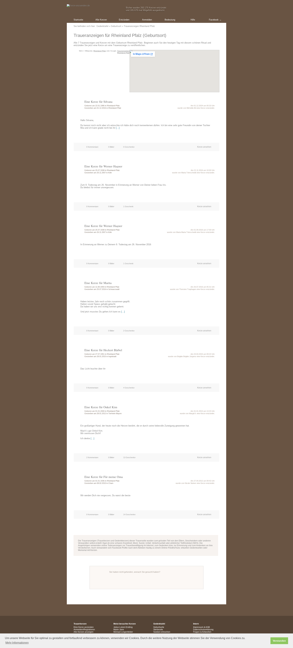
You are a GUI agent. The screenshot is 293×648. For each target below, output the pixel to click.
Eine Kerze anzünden (84, 627)
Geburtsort (116, 26)
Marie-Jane (118, 629)
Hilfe (193, 19)
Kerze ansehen (204, 147)
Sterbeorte (158, 629)
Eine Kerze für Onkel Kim (100, 407)
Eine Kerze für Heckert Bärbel (103, 350)
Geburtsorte (158, 627)
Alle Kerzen (101, 19)
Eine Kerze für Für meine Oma (103, 477)
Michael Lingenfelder (123, 632)
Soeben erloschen (161, 632)
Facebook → (215, 19)
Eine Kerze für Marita (98, 283)
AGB (208, 627)
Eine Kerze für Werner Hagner (103, 166)
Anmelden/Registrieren (84, 629)
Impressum (198, 627)
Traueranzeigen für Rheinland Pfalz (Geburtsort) (120, 35)
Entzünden (124, 19)
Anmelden (147, 19)
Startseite (78, 19)
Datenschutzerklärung (203, 629)
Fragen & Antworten (202, 632)
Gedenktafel (102, 26)
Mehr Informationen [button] (17, 642)
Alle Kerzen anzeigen (83, 632)
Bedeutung (170, 19)
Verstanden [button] (279, 640)
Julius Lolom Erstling (123, 627)
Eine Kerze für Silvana (98, 102)
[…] (118, 128)
